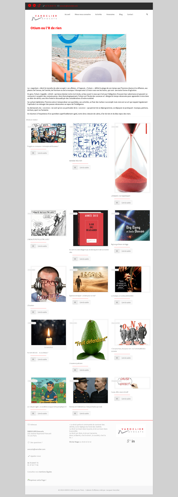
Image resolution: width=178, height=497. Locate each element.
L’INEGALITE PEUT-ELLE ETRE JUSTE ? (38, 239)
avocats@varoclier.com (69, 6)
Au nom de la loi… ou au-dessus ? (37, 353)
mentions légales (45, 472)
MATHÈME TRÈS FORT (75, 161)
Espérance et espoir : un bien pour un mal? (82, 296)
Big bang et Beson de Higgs (119, 244)
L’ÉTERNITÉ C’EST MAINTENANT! (120, 196)
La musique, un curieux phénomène (122, 296)
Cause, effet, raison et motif (119, 392)
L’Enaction (30, 305)
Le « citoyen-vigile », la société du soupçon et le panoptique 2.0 (46, 407)
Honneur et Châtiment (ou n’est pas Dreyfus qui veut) (85, 407)
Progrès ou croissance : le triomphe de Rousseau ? (43, 146)
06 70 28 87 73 (50, 6)
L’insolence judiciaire (75, 363)
